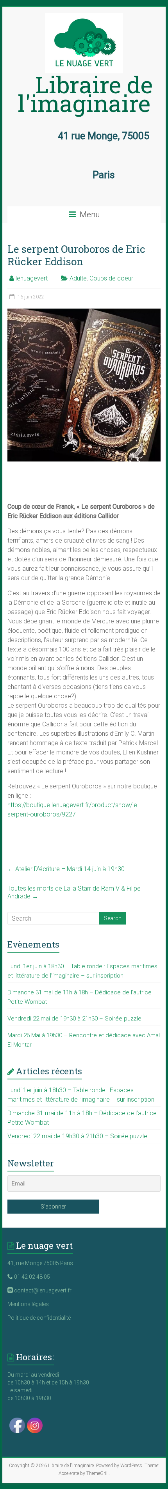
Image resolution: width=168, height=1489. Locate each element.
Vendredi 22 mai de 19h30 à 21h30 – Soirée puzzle (74, 1018)
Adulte (78, 278)
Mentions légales (28, 1304)
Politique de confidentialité (39, 1318)
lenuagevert (32, 278)
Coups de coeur (111, 278)
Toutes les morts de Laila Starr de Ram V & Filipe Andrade (74, 892)
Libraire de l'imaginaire (85, 93)
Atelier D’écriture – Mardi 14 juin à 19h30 (66, 869)
